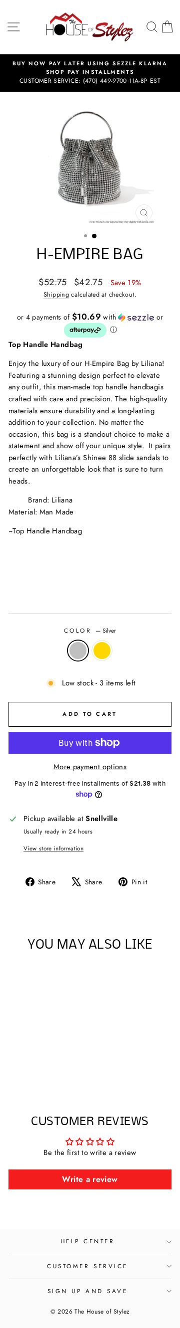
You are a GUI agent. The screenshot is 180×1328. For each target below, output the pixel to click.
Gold (102, 651)
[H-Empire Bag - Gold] (45, 1071)
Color (90, 630)
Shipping (56, 294)
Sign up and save (88, 1291)
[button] (90, 325)
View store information (54, 848)
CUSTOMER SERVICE (87, 1266)
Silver (78, 651)
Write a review (90, 1179)
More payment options (90, 766)
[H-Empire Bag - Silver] (34, 1071)
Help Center (87, 1241)
